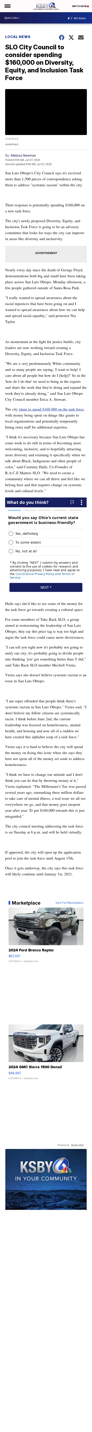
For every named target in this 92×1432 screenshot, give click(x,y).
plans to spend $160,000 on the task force (51, 409)
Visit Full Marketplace (69, 902)
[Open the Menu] (7, 6)
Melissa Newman (23, 155)
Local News (18, 37)
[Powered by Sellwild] (77, 1145)
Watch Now (79, 6)
